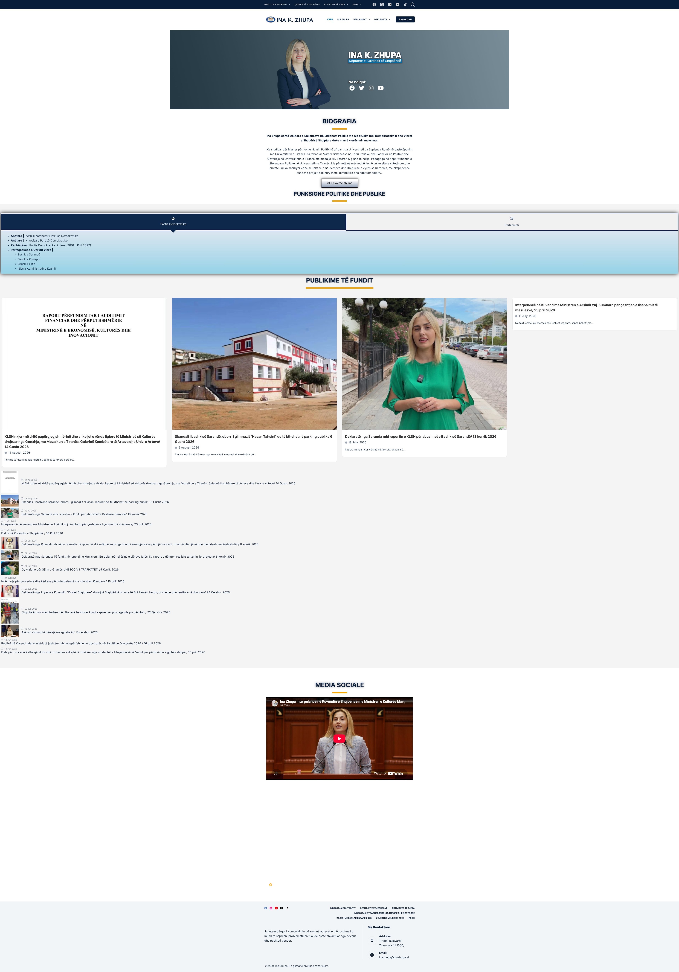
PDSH (412, 918)
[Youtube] (380, 88)
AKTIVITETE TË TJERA (334, 4)
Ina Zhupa (343, 19)
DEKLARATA (380, 19)
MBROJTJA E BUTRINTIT (275, 4)
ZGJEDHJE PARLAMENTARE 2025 (354, 918)
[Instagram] (389, 4)
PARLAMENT (360, 19)
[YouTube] (397, 4)
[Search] (413, 4)
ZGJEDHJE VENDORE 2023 (390, 918)
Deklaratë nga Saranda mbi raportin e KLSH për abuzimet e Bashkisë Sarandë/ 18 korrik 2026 (421, 436)
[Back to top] (270, 884)
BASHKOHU (405, 19)
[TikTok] (405, 4)
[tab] (173, 222)
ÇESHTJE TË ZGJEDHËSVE (307, 4)
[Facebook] (374, 4)
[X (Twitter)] (382, 4)
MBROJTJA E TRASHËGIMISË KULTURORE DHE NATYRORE (384, 913)
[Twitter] (361, 88)
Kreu (330, 19)
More (355, 4)
